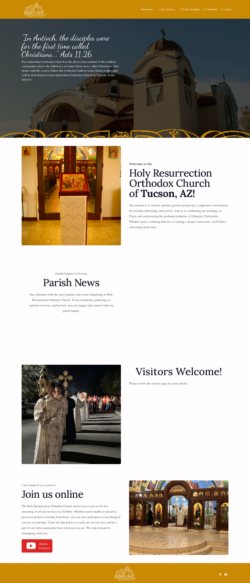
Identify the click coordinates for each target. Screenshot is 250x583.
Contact (227, 9)
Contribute (211, 9)
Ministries (146, 9)
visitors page (159, 383)
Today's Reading (190, 9)
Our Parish (167, 9)
